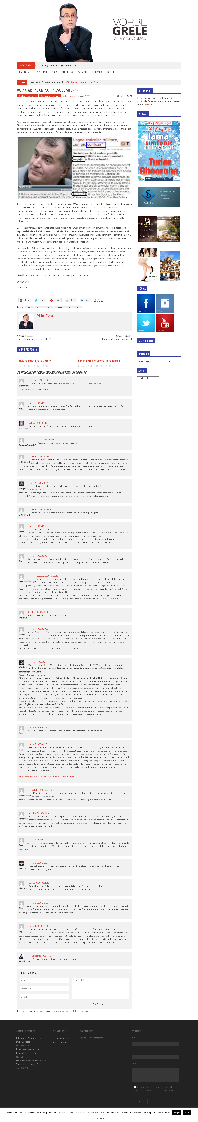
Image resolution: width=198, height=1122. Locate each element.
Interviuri (97, 72)
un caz (65, 275)
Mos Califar (23, 428)
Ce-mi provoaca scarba (50, 96)
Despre (111, 72)
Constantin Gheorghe (27, 581)
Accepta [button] (177, 1112)
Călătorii (82, 72)
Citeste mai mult (99, 1117)
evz (37, 307)
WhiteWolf (23, 667)
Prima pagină (23, 72)
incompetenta (47, 307)
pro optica (59, 307)
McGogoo (22, 488)
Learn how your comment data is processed (71, 1010)
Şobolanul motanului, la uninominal (116, 339)
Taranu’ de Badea (61, 1042)
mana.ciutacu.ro (60, 1037)
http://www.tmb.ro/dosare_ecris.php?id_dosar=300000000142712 (47, 776)
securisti (77, 307)
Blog (54, 72)
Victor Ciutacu (70, 96)
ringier (68, 307)
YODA (21, 408)
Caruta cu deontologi (56, 82)
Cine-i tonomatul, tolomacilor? (35, 361)
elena (21, 908)
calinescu (29, 307)
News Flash (41, 72)
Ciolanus (22, 868)
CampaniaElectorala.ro (28, 445)
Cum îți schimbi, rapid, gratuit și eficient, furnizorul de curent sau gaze (72, 65)
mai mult (148, 104)
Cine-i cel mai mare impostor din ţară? (34, 339)
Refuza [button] (187, 1112)
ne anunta (94, 207)
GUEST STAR (67, 72)
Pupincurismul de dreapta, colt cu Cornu (99, 361)
